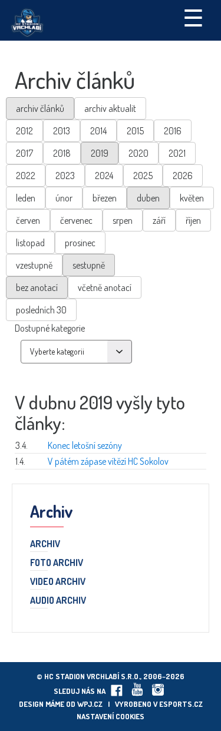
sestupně (88, 265)
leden (25, 198)
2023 (65, 175)
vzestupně (34, 265)
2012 (24, 131)
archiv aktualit (110, 108)
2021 (177, 153)
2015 (135, 131)
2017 (24, 153)
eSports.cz (181, 704)
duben (148, 198)
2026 (183, 175)
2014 (98, 131)
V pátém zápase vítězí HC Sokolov (108, 461)
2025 (143, 175)
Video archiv (57, 582)
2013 (61, 131)
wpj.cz (90, 704)
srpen (123, 220)
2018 (62, 153)
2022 (25, 175)
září (159, 220)
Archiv (45, 544)
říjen (193, 220)
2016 (173, 131)
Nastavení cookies (110, 716)
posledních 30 (41, 310)
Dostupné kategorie (50, 328)
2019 (99, 153)
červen (28, 220)
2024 (104, 175)
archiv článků (40, 108)
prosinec (80, 243)
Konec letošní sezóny (85, 445)
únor (63, 198)
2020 (138, 153)
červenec (76, 220)
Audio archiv (58, 601)
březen (105, 198)
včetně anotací (104, 287)
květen (192, 198)
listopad (30, 243)
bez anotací (37, 287)
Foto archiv (56, 563)
